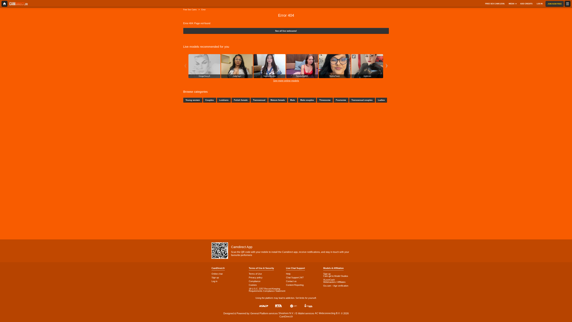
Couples (209, 100)
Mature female (278, 100)
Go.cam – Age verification (335, 285)
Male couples (307, 100)
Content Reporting (295, 285)
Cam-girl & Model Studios (335, 276)
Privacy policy (255, 277)
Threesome (325, 100)
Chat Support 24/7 (295, 277)
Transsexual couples (362, 100)
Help (288, 274)
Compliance (254, 281)
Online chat (217, 274)
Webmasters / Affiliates (334, 282)
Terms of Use (255, 274)
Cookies (253, 285)
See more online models (286, 80)
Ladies (381, 100)
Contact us (291, 281)
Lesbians (224, 100)
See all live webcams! (286, 31)
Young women (192, 100)
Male (292, 100)
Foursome (341, 100)
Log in (214, 281)
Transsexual (259, 100)
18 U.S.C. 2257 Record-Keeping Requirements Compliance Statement (267, 289)
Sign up (215, 277)
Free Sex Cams (190, 9)
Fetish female (241, 100)
